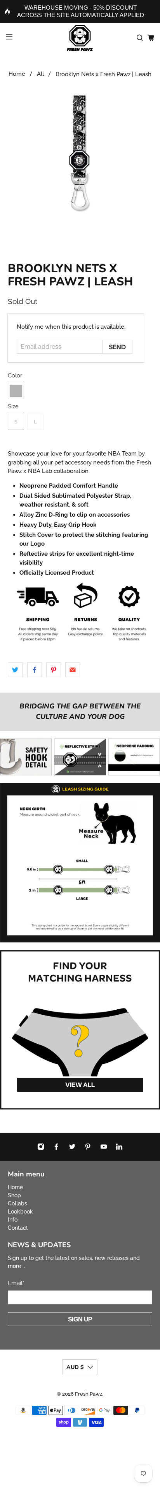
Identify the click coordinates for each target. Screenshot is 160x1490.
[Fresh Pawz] (80, 38)
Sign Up (80, 1319)
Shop (14, 1195)
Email (16, 1283)
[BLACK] (16, 391)
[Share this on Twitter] (15, 669)
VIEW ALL (80, 1085)
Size (13, 406)
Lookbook (20, 1211)
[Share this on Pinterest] (53, 669)
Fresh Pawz (88, 1394)
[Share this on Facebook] (34, 669)
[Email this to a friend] (72, 669)
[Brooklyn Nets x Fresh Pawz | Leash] (80, 167)
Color (15, 375)
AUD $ (74, 1367)
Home (17, 74)
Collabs (17, 1203)
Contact (18, 1228)
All (40, 74)
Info (12, 1220)
